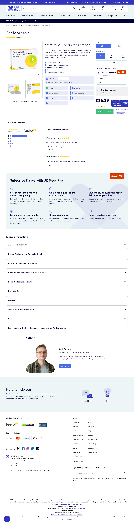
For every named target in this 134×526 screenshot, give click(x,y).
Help (74, 430)
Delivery (75, 448)
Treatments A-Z (78, 439)
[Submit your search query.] (74, 8)
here (36, 21)
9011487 (82, 508)
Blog (89, 430)
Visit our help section (30, 398)
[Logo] (14, 8)
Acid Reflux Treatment (31, 26)
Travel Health (97, 16)
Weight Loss (112, 16)
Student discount (121, 2)
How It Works (77, 422)
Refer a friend (77, 452)
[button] (112, 78)
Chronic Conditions (46, 16)
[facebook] (23, 449)
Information (78, 418)
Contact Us (91, 435)
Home (8, 26)
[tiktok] (37, 449)
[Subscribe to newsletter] (125, 473)
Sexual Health (81, 16)
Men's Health (10, 16)
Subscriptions (77, 456)
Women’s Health (27, 16)
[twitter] (18, 449)
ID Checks (91, 422)
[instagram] (27, 449)
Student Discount (93, 439)
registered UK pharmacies (27, 2)
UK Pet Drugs (92, 443)
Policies (75, 443)
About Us (91, 426)
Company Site (92, 448)
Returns (75, 426)
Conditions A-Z (78, 435)
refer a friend (103, 2)
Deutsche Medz (93, 452)
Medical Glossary (78, 461)
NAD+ (126, 16)
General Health (65, 16)
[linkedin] (32, 449)
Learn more (117, 105)
